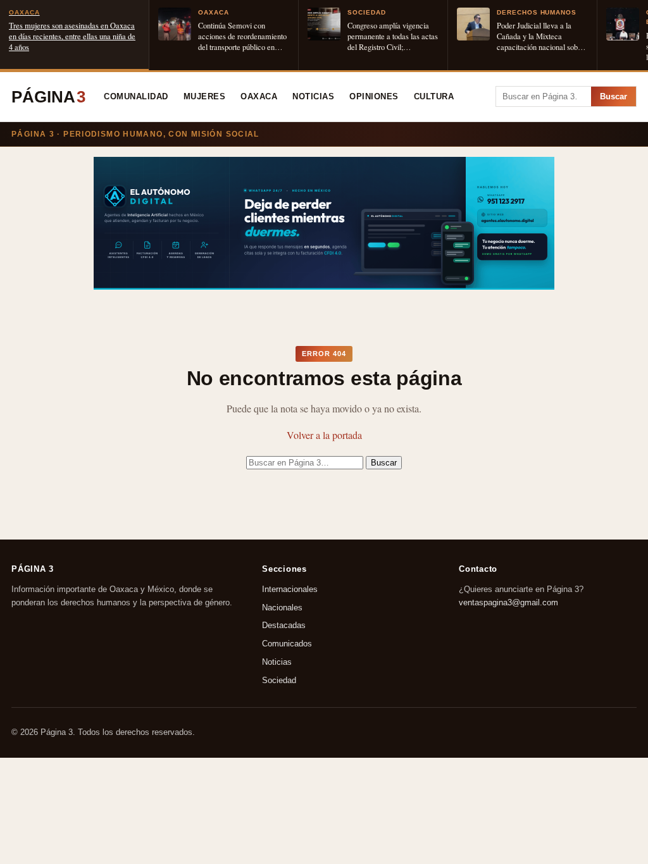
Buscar (613, 96)
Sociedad (279, 679)
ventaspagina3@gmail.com (508, 602)
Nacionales (282, 607)
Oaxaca (258, 96)
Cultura (434, 96)
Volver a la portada (324, 434)
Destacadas (284, 625)
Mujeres (205, 96)
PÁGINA (48, 96)
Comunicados (287, 643)
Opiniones (374, 96)
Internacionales (290, 588)
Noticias (313, 96)
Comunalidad (136, 96)
